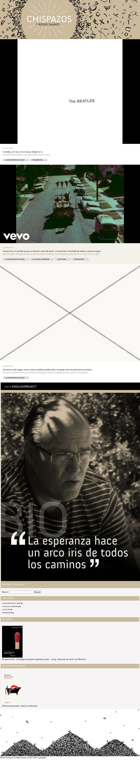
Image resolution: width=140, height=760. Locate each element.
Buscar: (5, 592)
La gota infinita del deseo (14, 160)
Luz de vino (62, 259)
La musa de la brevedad (40, 259)
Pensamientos (37, 160)
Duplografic (42, 758)
